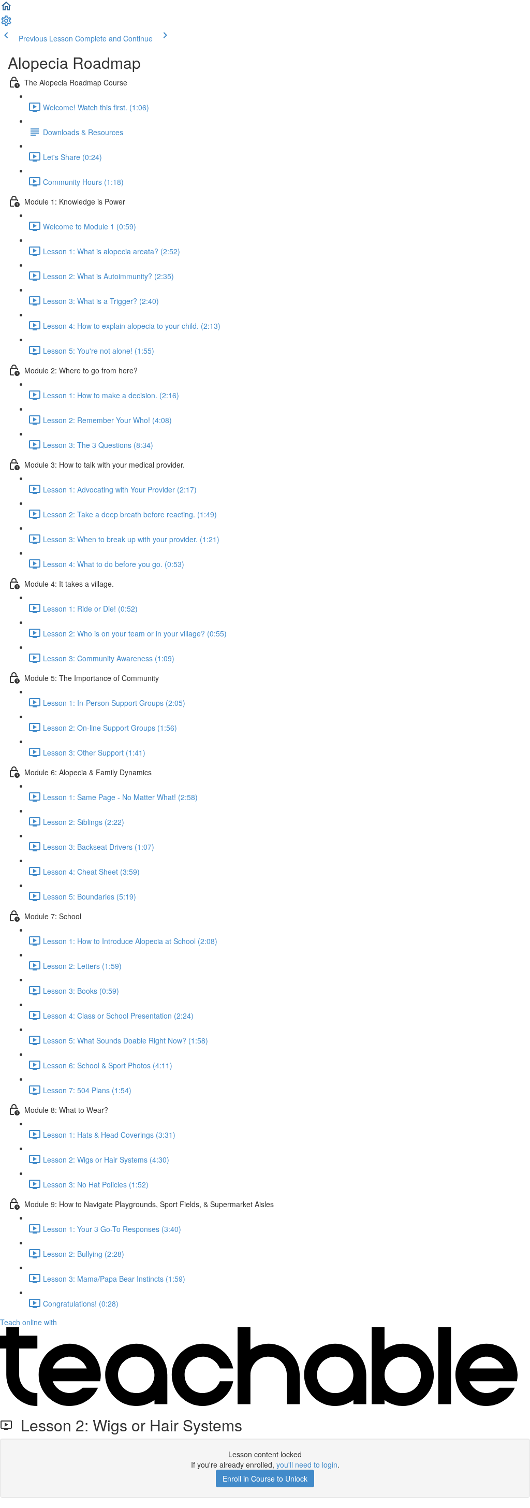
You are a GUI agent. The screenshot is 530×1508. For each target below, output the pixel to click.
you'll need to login (306, 1464)
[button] (6, 9)
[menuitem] (6, 24)
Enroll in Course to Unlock (265, 1478)
